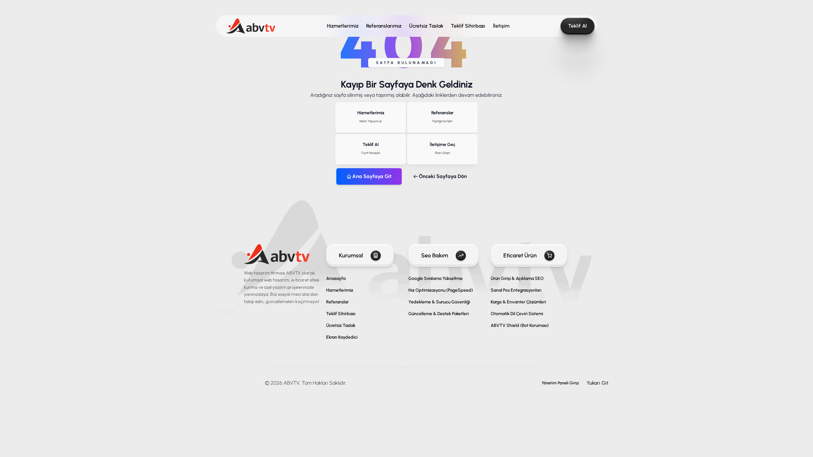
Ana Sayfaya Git (372, 176)
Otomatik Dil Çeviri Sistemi (517, 313)
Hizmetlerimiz (343, 26)
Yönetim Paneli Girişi (560, 383)
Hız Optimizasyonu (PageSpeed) (440, 290)
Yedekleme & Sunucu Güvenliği (439, 302)
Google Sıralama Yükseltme (435, 278)
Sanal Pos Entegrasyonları (516, 290)
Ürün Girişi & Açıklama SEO (517, 278)
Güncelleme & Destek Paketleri (438, 313)
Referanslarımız (383, 26)
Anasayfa (336, 278)
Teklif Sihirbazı (468, 26)
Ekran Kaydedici (342, 337)
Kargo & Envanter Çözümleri (518, 302)
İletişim (501, 26)
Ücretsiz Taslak (426, 26)
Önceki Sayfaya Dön (443, 176)
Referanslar (337, 302)
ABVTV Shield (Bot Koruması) (520, 325)
